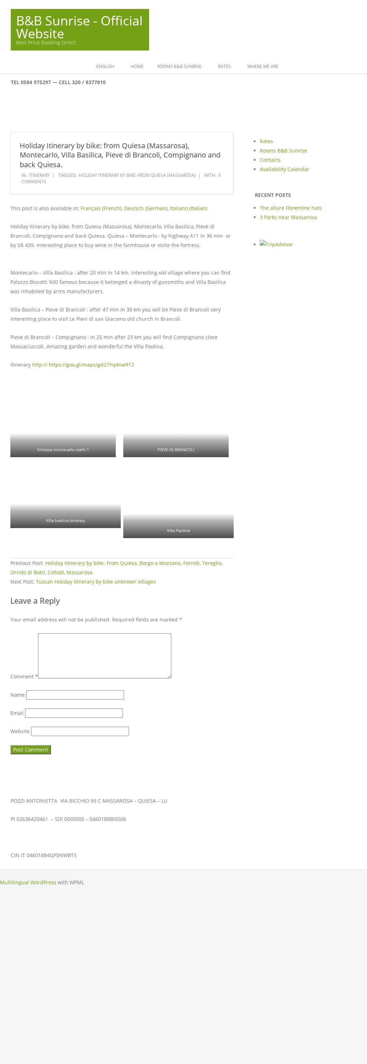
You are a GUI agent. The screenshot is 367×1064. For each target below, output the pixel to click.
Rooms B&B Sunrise (183, 66)
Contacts (270, 159)
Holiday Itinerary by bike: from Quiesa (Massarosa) (137, 175)
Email (16, 731)
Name (16, 717)
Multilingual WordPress (28, 889)
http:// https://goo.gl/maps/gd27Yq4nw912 (83, 364)
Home (140, 66)
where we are (266, 66)
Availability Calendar (284, 169)
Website (18, 745)
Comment (22, 652)
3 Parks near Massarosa (288, 217)
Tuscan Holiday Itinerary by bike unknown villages (98, 590)
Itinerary (39, 175)
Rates (227, 66)
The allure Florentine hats (291, 207)
